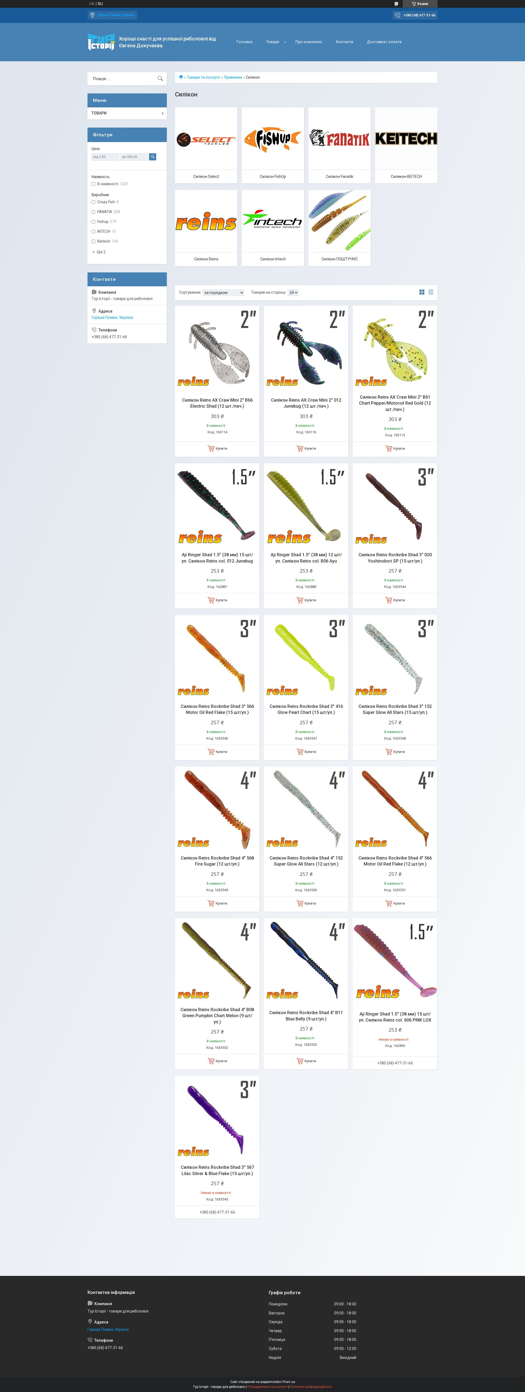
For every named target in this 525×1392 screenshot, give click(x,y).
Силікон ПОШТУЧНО (340, 259)
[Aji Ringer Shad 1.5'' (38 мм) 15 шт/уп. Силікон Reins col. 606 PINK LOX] (395, 960)
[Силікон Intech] (273, 221)
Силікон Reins (206, 259)
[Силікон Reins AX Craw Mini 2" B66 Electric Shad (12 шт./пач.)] (217, 348)
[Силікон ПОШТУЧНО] (339, 221)
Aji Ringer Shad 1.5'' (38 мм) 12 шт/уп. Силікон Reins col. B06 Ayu (306, 557)
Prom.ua (288, 1382)
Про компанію (308, 42)
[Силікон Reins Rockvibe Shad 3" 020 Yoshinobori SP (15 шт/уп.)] (395, 505)
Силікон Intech (273, 259)
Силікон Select (206, 176)
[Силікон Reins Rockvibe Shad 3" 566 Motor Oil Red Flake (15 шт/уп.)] (217, 657)
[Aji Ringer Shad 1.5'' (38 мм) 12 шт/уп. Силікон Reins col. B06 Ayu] (306, 505)
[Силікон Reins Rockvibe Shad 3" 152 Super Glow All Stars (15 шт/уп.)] (395, 657)
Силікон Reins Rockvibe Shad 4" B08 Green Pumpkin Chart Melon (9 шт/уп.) (217, 1016)
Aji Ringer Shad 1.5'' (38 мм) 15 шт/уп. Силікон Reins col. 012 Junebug (217, 557)
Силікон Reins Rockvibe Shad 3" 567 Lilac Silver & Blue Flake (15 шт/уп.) (217, 1170)
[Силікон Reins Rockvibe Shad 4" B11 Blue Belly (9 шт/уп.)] (306, 960)
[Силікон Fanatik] (339, 138)
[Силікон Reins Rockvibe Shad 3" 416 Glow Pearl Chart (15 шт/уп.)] (306, 657)
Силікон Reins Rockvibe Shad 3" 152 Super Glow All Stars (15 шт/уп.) (395, 709)
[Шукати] (160, 78)
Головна (244, 42)
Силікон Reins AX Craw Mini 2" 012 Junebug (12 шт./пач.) (306, 403)
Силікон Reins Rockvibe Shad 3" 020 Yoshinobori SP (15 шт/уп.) (395, 557)
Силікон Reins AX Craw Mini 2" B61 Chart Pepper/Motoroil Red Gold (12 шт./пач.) (395, 403)
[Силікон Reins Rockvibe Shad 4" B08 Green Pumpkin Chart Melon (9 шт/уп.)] (217, 960)
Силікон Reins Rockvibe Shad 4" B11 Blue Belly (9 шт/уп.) (306, 1015)
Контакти (344, 42)
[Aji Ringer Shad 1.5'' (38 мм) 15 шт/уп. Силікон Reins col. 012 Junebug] (217, 505)
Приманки (233, 77)
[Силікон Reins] (206, 221)
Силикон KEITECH (406, 176)
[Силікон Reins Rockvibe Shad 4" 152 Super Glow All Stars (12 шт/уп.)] (306, 809)
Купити (221, 448)
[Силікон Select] (206, 138)
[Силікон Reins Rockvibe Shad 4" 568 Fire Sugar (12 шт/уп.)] (217, 809)
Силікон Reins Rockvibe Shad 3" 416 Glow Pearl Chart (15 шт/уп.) (306, 709)
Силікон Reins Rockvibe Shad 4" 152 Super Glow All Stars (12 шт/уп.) (306, 861)
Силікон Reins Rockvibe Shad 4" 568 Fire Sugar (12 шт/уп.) (217, 861)
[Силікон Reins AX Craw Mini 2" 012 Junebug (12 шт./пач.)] (306, 348)
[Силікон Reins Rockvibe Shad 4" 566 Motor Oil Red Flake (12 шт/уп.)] (395, 809)
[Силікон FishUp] (273, 138)
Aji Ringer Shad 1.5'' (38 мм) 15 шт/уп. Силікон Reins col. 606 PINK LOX (395, 1017)
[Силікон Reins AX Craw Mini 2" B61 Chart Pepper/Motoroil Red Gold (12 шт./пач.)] (395, 348)
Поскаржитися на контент (267, 1387)
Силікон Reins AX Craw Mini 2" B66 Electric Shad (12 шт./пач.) (217, 403)
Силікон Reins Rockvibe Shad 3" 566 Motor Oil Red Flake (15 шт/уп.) (217, 709)
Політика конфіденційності (311, 1387)
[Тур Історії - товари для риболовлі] (101, 42)
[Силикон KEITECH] (406, 138)
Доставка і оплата (384, 42)
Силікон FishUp (273, 176)
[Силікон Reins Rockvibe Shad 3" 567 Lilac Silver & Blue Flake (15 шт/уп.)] (217, 1118)
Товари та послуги (203, 77)
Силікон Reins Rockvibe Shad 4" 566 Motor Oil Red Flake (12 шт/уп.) (395, 861)
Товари (272, 42)
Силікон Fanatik (339, 176)
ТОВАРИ (99, 113)
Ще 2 (101, 252)
